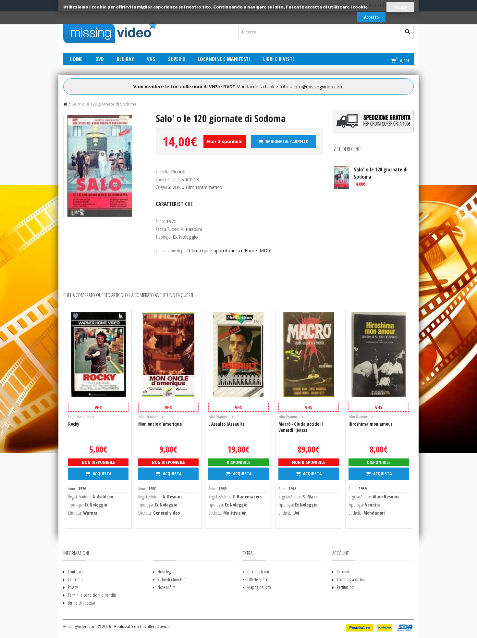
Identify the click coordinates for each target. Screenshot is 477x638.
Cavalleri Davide (155, 626)
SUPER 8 (176, 59)
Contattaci (75, 572)
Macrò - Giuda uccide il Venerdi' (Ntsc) (300, 427)
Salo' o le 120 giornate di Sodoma (104, 104)
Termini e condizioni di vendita (92, 595)
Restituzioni (346, 587)
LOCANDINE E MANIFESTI (224, 59)
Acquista (101, 473)
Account (343, 572)
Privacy (400, 7)
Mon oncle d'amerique (160, 424)
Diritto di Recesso (81, 603)
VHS (151, 59)
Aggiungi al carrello (287, 141)
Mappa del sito (259, 587)
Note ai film (166, 587)
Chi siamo (75, 579)
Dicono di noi (258, 572)
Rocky (73, 424)
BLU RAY (125, 59)
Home (76, 59)
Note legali (165, 572)
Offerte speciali (259, 579)
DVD (99, 59)
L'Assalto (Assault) (226, 424)
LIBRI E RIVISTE (279, 59)
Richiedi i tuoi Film (172, 579)
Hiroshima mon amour (370, 424)
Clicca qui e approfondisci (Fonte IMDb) (230, 250)
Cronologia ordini (351, 579)
